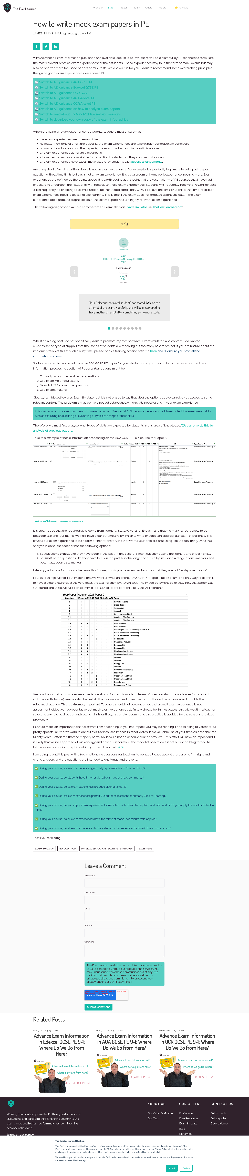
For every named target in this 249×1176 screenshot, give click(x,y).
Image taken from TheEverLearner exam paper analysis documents (58, 521)
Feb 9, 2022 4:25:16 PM (45, 1030)
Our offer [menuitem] (189, 1104)
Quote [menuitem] (148, 7)
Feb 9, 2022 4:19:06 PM (171, 1030)
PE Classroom (67, 848)
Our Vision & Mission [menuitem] (160, 1113)
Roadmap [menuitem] (185, 1133)
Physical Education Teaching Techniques (107, 848)
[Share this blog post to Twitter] (46, 46)
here (153, 351)
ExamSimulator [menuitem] (188, 1123)
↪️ (36, 87)
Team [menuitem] (137, 7)
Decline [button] (186, 1168)
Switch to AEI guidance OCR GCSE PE (65, 93)
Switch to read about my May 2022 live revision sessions (79, 114)
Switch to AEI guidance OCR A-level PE (66, 103)
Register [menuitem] (162, 7)
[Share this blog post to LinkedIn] (55, 46)
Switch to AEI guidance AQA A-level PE (66, 98)
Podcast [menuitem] (123, 7)
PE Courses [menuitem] (186, 1113)
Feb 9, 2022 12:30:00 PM (109, 1030)
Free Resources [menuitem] (189, 1118)
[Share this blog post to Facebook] (36, 46)
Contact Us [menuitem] (222, 1104)
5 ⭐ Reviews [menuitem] (180, 7)
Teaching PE (145, 848)
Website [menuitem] (98, 7)
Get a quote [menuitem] (218, 1118)
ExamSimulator (136, 207)
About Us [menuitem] (157, 1104)
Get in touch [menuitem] (218, 1113)
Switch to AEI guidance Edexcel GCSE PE (68, 87)
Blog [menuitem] (110, 7)
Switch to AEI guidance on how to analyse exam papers (79, 109)
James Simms (43, 33)
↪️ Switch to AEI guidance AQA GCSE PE (64, 82)
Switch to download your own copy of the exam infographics (83, 119)
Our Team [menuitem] (154, 1118)
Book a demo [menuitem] (219, 1123)
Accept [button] (172, 1168)
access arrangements (146, 161)
